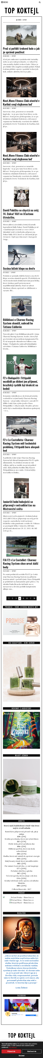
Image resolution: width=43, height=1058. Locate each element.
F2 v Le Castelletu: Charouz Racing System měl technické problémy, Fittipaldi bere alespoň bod (21, 445)
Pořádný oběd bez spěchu (21, 871)
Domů (19, 20)
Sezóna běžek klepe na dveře (19, 268)
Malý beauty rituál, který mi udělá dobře (21, 861)
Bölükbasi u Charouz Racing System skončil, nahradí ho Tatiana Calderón (18, 323)
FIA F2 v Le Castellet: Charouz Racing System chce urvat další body (20, 563)
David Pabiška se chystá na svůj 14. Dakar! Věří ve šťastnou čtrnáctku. (20, 213)
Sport (25, 20)
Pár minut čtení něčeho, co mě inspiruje (21, 866)
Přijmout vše (11, 1051)
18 (34, 598)
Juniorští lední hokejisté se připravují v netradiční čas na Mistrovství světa (19, 505)
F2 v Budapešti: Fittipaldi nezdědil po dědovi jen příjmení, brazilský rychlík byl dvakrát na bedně (20, 383)
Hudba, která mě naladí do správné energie (21, 856)
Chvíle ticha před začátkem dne (21, 844)
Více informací (13, 1047)
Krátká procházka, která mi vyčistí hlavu (21, 839)
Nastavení (21, 1055)
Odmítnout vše (31, 1051)
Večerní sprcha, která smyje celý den (21, 876)
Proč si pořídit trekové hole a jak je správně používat (21, 50)
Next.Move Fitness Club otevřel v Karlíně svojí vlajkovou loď (21, 102)
